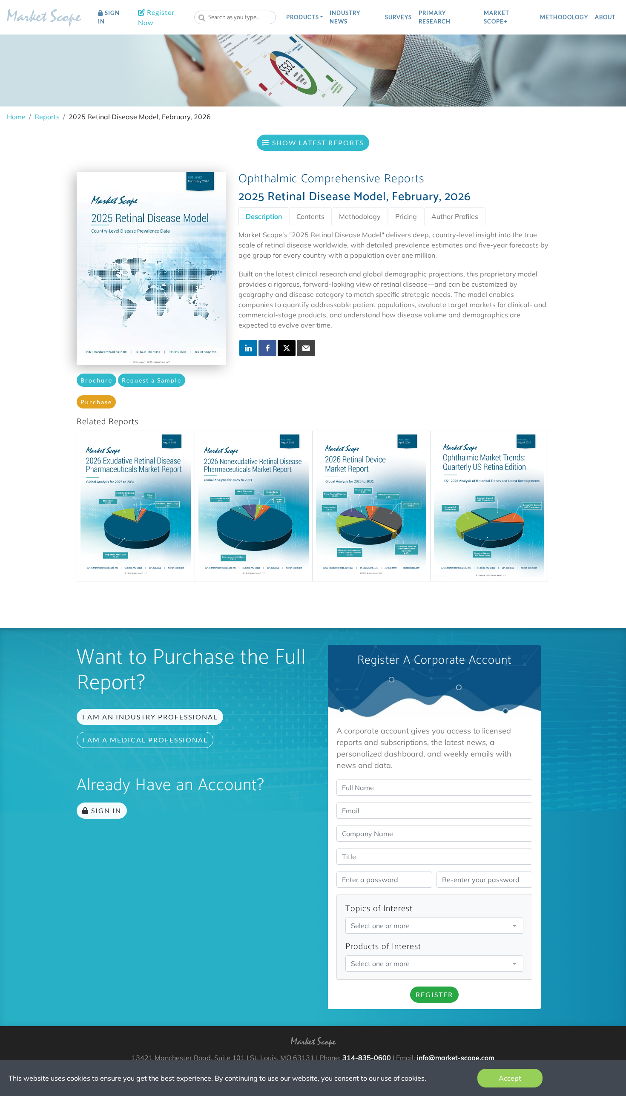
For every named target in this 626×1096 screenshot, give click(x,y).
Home (16, 116)
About (605, 17)
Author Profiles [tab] (454, 216)
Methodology (564, 17)
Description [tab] (264, 216)
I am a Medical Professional (145, 740)
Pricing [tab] (406, 216)
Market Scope (44, 18)
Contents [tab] (310, 216)
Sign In (109, 17)
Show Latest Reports (317, 142)
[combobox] (235, 17)
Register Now (156, 17)
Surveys (398, 17)
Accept (510, 1078)
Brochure (96, 380)
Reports (47, 116)
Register (434, 994)
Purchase (96, 402)
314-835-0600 (366, 1057)
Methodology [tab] (360, 216)
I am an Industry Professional (150, 717)
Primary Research (435, 17)
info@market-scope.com (455, 1057)
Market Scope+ (496, 17)
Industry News (345, 17)
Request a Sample (151, 380)
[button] (304, 17)
